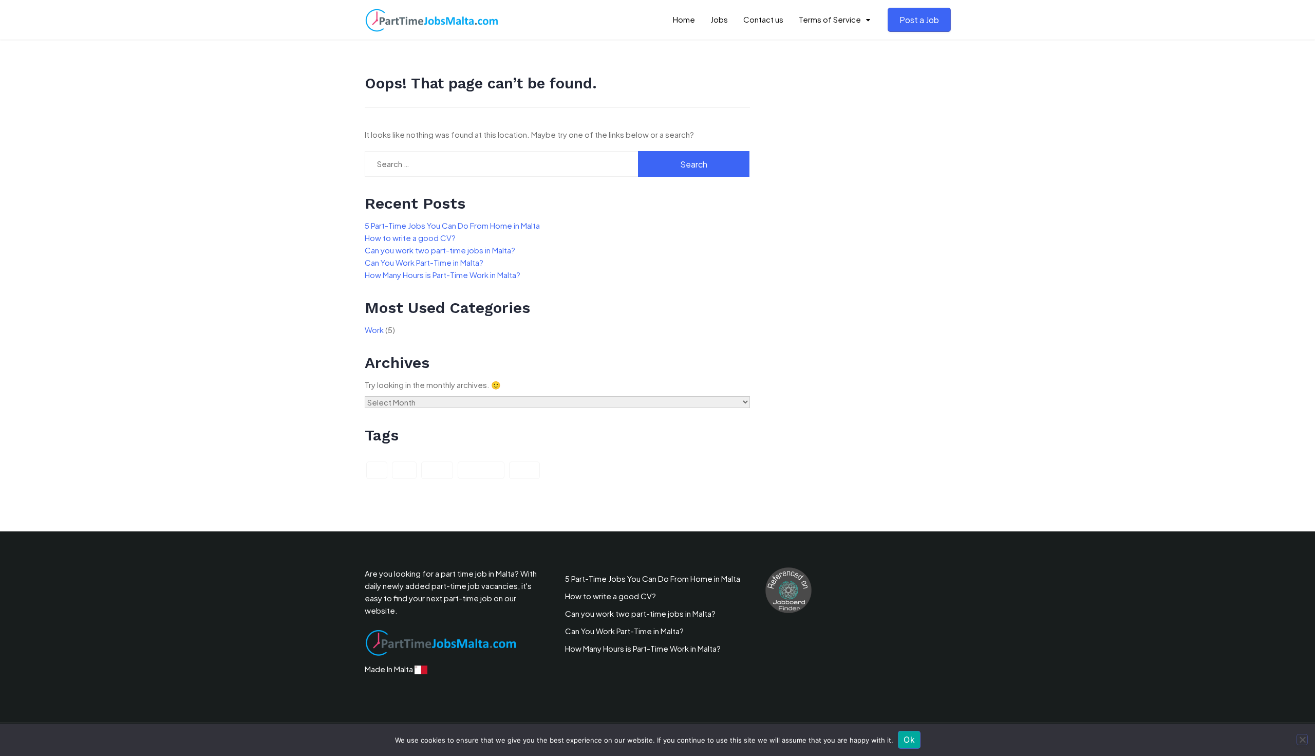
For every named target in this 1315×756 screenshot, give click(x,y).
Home (684, 19)
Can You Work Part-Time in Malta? (424, 262)
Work (374, 330)
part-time (481, 470)
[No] (1302, 739)
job (404, 470)
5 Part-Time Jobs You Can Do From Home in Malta (452, 225)
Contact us (763, 19)
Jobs (719, 19)
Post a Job (919, 19)
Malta (437, 470)
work (524, 470)
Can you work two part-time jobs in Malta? (440, 250)
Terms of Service (830, 19)
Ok (909, 739)
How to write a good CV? (410, 238)
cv (377, 470)
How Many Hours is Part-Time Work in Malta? (442, 275)
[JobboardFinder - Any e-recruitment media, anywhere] (788, 589)
